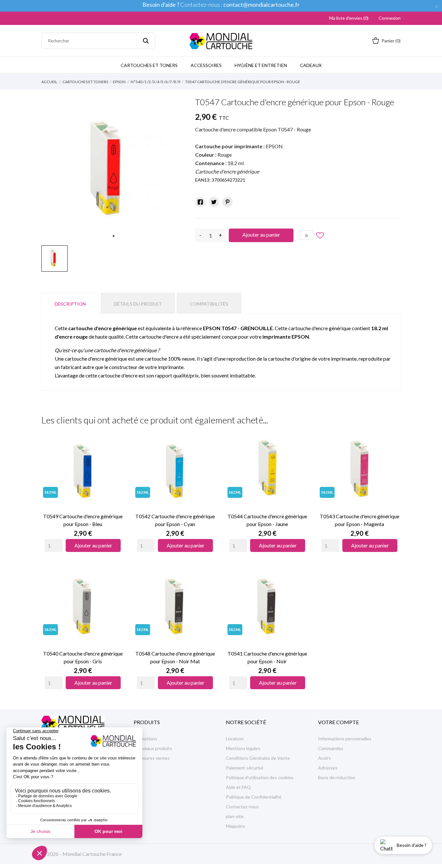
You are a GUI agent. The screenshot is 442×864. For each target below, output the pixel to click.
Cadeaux (311, 65)
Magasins (235, 826)
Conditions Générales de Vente (258, 758)
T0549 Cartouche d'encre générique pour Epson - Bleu (83, 520)
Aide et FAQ (238, 787)
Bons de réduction (336, 777)
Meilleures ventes (152, 758)
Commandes (330, 748)
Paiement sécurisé (244, 767)
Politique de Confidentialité (254, 797)
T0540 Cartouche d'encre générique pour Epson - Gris (83, 657)
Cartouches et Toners (149, 65)
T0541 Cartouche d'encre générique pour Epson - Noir (267, 657)
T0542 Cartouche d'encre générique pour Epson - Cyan (175, 520)
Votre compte (338, 722)
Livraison (235, 738)
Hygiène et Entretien (261, 65)
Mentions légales (243, 748)
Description (70, 304)
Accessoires (206, 65)
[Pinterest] (227, 202)
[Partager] (200, 202)
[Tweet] (214, 202)
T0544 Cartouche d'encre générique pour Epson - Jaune (267, 520)
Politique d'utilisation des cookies (259, 777)
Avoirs (324, 758)
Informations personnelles (344, 738)
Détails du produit (138, 304)
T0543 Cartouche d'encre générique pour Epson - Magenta (359, 520)
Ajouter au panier (261, 234)
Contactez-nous (242, 806)
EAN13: (203, 180)
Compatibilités (209, 304)
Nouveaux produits (153, 748)
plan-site (235, 816)
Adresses (327, 767)
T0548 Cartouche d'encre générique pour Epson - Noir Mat (175, 657)
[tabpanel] (113, 170)
